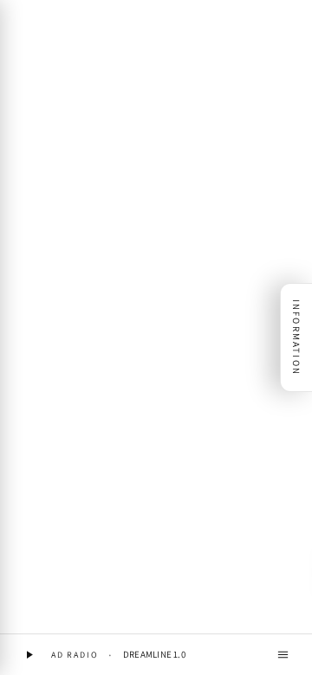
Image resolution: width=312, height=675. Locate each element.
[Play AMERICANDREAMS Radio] (29, 654)
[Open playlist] (283, 654)
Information (296, 337)
